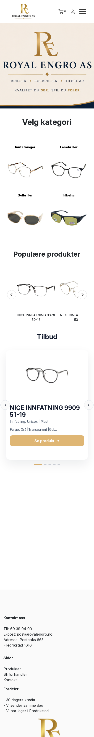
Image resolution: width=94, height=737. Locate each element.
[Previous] (11, 294)
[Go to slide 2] (45, 464)
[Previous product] (5, 405)
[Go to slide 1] (38, 464)
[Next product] (89, 405)
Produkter (12, 669)
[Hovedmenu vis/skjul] (81, 11)
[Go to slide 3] (49, 464)
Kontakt (10, 680)
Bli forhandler (15, 674)
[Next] (82, 294)
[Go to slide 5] (58, 464)
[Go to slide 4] (54, 464)
